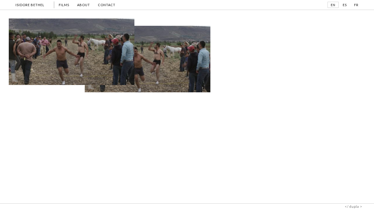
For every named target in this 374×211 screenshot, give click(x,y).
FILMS (64, 5)
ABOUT (83, 5)
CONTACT (106, 5)
